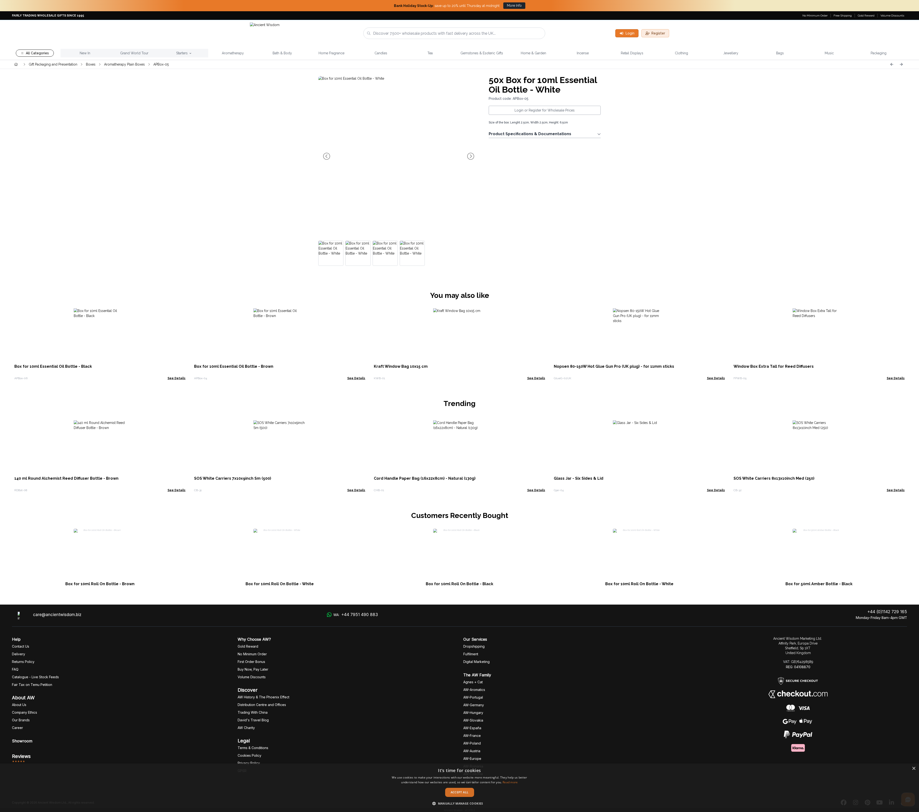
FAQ (15, 669)
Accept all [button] (460, 792)
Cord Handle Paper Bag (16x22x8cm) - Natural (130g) (425, 478)
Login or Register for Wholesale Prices (545, 110)
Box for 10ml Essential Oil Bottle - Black (53, 366)
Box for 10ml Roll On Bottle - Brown (99, 584)
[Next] (901, 64)
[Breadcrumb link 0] (16, 64)
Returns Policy (23, 662)
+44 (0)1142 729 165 (887, 611)
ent (470, 654)
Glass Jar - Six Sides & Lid (578, 478)
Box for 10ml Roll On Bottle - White (280, 584)
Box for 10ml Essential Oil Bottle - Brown (233, 366)
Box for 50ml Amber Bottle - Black (818, 584)
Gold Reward (866, 15)
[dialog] (459, 787)
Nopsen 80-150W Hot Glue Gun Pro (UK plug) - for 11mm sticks (614, 366)
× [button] (913, 768)
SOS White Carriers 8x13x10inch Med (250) (774, 478)
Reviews (21, 756)
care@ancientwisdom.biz (57, 614)
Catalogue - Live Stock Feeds (35, 677)
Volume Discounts (892, 15)
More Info (514, 5)
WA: (355, 614)
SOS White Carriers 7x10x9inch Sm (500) (232, 478)
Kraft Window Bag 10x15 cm (401, 366)
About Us (19, 705)
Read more (510, 782)
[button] (459, 803)
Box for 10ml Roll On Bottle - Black (459, 584)
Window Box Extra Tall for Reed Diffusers (774, 366)
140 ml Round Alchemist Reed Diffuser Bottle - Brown (66, 478)
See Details (176, 378)
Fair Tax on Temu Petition (32, 685)
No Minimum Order (815, 15)
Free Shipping (843, 15)
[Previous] (892, 64)
